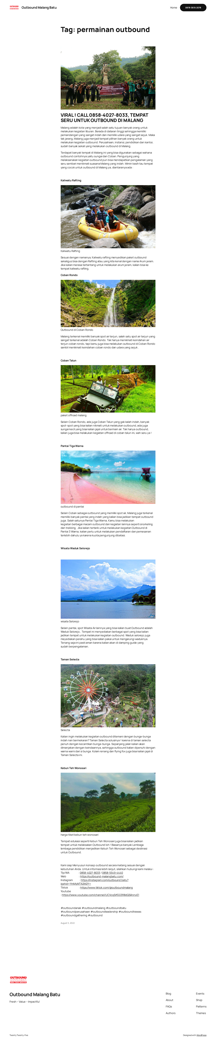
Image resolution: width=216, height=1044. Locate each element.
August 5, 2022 (68, 923)
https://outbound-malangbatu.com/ (102, 876)
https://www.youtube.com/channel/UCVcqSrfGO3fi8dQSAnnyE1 (100, 895)
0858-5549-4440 (112, 872)
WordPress (201, 1035)
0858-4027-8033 (90, 872)
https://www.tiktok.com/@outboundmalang (106, 887)
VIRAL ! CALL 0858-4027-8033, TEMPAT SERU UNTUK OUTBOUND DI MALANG (104, 117)
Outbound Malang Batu (39, 7)
